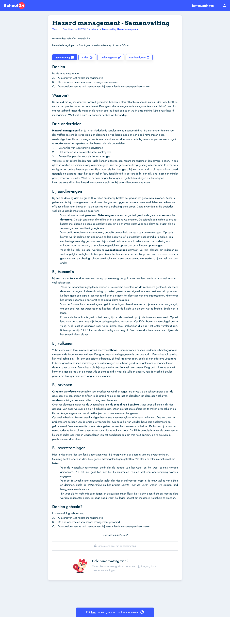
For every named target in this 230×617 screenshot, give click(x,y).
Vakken (55, 29)
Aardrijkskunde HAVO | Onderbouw (81, 29)
